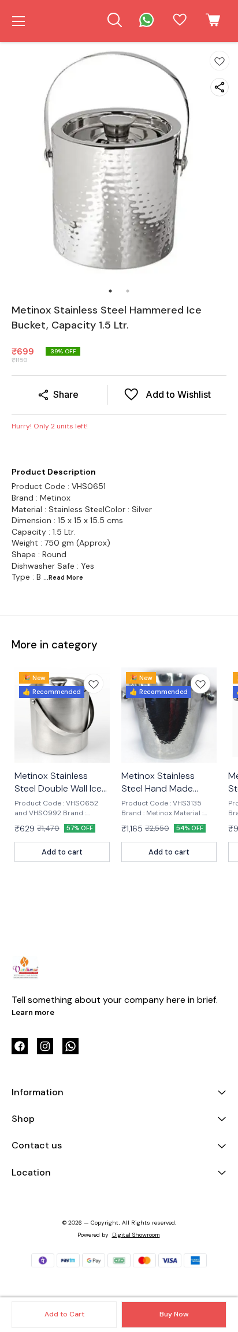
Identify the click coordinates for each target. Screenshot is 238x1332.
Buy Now (173, 1314)
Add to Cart (64, 1314)
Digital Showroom (136, 1234)
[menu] (18, 21)
